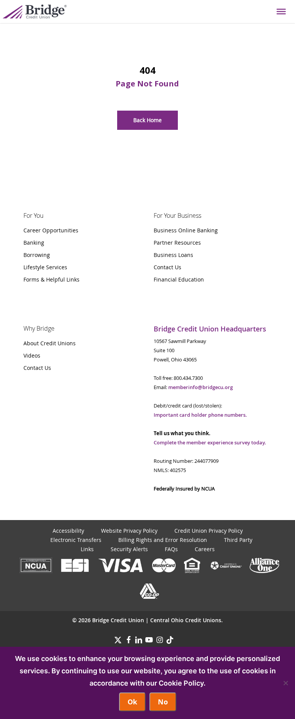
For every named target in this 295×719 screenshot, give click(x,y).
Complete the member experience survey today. (210, 442)
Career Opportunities (50, 230)
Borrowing (36, 254)
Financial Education (179, 279)
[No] (285, 683)
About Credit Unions (49, 343)
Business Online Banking (186, 230)
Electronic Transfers (75, 539)
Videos (31, 355)
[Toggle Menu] (281, 11)
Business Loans (173, 254)
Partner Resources (177, 242)
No (163, 702)
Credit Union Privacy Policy (208, 530)
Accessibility (68, 530)
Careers (205, 549)
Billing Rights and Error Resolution (162, 539)
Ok (132, 702)
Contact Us (167, 267)
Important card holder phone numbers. (200, 414)
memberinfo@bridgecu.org (200, 387)
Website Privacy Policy (129, 530)
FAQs (171, 549)
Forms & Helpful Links (51, 279)
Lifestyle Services (45, 267)
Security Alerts (129, 549)
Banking (33, 242)
